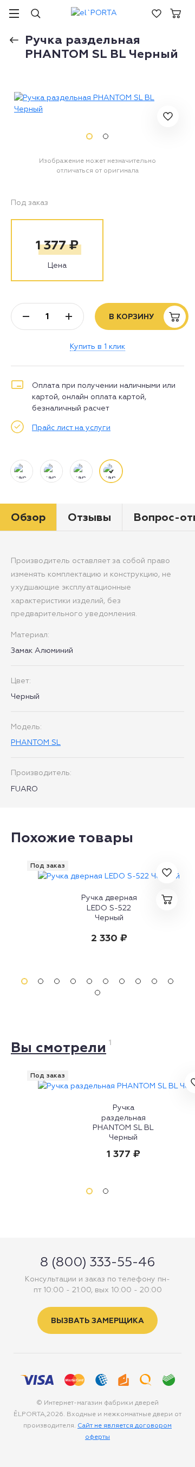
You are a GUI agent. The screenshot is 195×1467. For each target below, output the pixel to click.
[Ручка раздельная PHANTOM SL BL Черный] (97, 103)
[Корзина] (175, 12)
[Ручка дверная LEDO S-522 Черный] (109, 876)
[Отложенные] (156, 12)
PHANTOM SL (36, 742)
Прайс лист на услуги (71, 427)
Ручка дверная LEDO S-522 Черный (109, 907)
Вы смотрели (58, 1047)
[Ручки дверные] (17, 36)
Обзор (28, 517)
